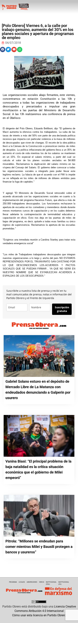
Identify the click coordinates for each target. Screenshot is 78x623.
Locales (22, 582)
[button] (2, 49)
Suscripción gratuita (62, 309)
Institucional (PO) (63, 583)
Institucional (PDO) (51, 583)
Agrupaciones (32, 582)
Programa (13, 582)
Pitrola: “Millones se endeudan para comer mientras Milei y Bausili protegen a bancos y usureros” (39, 546)
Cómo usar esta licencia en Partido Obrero (39, 615)
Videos (41, 582)
